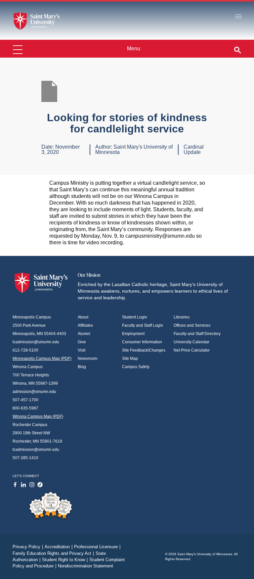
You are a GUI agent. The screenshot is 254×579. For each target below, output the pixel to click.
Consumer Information (142, 342)
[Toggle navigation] (238, 16)
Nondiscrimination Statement (85, 565)
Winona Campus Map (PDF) (38, 416)
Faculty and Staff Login (142, 325)
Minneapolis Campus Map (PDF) (42, 358)
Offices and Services (192, 325)
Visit (81, 350)
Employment (133, 333)
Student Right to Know (65, 559)
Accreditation (58, 546)
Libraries (182, 317)
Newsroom (87, 358)
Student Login (134, 317)
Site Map (130, 358)
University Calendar (191, 342)
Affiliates (85, 325)
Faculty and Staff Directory (197, 333)
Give (82, 342)
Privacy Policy (28, 546)
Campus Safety (135, 366)
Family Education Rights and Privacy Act (53, 553)
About (83, 317)
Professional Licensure (97, 546)
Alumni (84, 333)
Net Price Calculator (192, 350)
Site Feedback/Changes (143, 350)
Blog (82, 366)
